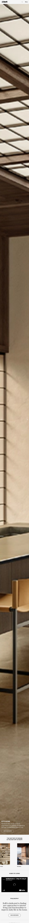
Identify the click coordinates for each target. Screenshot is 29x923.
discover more (14, 915)
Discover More (8, 831)
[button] (1, 419)
